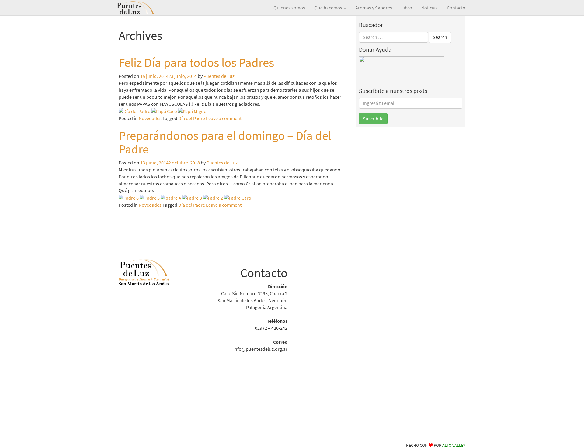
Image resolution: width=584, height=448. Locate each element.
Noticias (429, 8)
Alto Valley (453, 445)
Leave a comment (224, 118)
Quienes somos (289, 8)
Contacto (456, 8)
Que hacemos (328, 8)
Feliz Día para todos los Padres (196, 62)
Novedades (150, 118)
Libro (406, 8)
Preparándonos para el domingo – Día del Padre (225, 142)
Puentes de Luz (144, 7)
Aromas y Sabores (373, 8)
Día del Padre (191, 118)
